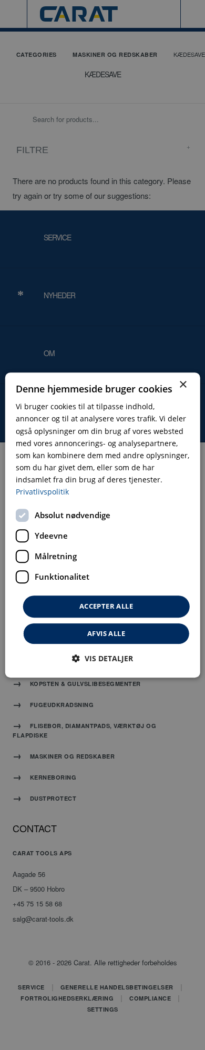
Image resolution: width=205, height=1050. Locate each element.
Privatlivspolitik (42, 492)
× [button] (183, 385)
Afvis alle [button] (106, 633)
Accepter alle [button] (106, 606)
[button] (102, 658)
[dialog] (102, 525)
